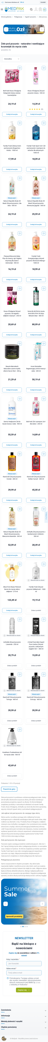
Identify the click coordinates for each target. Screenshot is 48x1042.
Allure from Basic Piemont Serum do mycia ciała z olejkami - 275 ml (12, 589)
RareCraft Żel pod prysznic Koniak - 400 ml (12, 478)
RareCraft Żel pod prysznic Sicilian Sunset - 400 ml (36, 478)
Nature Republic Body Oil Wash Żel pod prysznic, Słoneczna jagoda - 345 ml (36, 203)
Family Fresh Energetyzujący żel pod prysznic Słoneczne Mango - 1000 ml (36, 259)
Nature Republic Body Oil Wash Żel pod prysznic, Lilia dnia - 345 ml (12, 203)
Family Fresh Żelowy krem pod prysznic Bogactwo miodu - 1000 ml (12, 148)
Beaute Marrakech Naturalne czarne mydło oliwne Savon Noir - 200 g (12, 368)
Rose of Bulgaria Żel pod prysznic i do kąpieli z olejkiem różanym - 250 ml (12, 313)
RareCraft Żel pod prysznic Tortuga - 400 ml (12, 698)
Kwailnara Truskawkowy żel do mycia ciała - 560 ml (12, 753)
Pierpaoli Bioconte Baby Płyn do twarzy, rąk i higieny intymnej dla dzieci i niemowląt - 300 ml (12, 259)
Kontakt (43, 2)
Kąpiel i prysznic (30, 17)
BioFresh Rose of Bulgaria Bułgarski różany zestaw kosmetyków (12, 93)
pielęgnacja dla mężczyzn (33, 856)
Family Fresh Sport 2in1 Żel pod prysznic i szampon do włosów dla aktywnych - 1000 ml (36, 149)
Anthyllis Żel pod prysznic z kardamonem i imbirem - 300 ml (36, 534)
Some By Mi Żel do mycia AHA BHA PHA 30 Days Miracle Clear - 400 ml (36, 313)
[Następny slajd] (42, 904)
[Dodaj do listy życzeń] (20, 68)
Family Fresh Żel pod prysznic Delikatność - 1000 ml (36, 589)
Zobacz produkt (36, 610)
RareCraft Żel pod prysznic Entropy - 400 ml (36, 698)
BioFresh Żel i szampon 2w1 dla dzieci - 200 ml (36, 423)
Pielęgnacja (18, 17)
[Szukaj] (31, 9)
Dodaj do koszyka (12, 114)
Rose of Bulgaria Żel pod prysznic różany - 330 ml (36, 92)
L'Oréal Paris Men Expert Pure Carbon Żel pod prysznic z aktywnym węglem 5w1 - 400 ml (36, 645)
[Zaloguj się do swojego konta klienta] (36, 9)
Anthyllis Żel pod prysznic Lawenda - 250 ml (12, 643)
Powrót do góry (9, 789)
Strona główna (6, 17)
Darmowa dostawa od (14, 2)
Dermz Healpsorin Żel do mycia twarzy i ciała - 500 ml (12, 423)
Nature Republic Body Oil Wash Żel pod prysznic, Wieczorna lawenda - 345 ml (12, 534)
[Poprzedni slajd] (5, 904)
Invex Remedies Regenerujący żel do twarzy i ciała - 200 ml (36, 368)
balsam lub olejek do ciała (26, 868)
